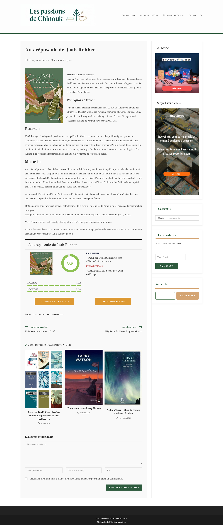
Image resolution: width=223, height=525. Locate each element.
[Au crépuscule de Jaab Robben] (41, 263)
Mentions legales (103, 522)
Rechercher (162, 284)
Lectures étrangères (63, 60)
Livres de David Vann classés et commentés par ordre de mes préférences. (44, 415)
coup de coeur (44, 314)
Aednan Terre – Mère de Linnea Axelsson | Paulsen (123, 411)
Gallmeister (58, 314)
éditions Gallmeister (76, 111)
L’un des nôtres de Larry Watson (84, 408)
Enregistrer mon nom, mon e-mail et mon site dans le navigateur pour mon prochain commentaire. (76, 478)
